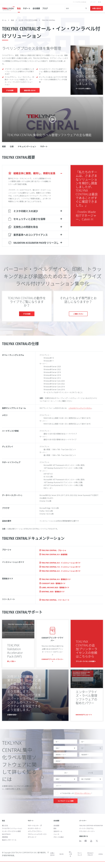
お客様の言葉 (11, 715)
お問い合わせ (96, 8)
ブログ (45, 8)
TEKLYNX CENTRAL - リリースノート (55, 600)
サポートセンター (34, 825)
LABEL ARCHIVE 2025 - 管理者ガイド (55, 587)
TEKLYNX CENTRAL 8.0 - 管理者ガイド (56, 579)
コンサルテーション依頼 (65, 801)
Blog (61, 854)
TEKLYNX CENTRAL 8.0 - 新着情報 (54, 554)
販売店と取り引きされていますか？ (67, 767)
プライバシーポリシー (82, 793)
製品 (19, 8)
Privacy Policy (90, 854)
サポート (26, 8)
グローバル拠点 (59, 837)
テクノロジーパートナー (87, 831)
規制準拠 (5, 837)
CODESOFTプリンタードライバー (52, 659)
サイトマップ (80, 854)
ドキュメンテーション (27, 146)
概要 (4, 146)
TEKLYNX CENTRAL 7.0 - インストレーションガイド (61, 567)
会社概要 (36, 8)
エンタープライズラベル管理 (28, 20)
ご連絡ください (78, 314)
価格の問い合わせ (29, 90)
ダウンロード (32, 837)
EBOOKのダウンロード (83, 715)
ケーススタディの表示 (83, 89)
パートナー (93, 2)
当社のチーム (58, 831)
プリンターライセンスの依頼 (85, 661)
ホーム (4, 20)
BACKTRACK (6, 834)
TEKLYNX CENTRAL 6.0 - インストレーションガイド (61, 571)
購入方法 (5, 825)
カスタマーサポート (34, 828)
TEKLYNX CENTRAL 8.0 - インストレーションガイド (61, 563)
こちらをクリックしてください (79, 408)
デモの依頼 (9, 90)
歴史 (55, 828)
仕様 (12, 146)
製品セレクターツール (9, 840)
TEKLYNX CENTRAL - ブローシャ (54, 550)
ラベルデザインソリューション (12, 828)
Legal (100, 854)
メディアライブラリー (35, 831)
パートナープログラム (86, 828)
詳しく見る (10, 661)
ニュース (56, 834)
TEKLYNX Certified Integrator (91, 825)
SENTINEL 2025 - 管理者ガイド (53, 592)
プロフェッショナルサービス (37, 834)
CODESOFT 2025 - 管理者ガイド (53, 583)
